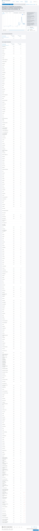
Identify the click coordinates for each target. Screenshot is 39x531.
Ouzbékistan (4, 328)
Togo (3, 428)
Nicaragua (3, 313)
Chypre (3, 120)
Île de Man (3, 208)
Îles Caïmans (4, 212)
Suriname (3, 417)
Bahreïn (3, 76)
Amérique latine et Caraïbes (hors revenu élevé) (5, 470)
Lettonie (3, 258)
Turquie (3, 437)
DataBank (28, 4)
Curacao (3, 143)
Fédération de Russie (5, 169)
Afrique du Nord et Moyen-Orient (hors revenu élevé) (5, 458)
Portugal (3, 348)
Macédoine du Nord (5, 271)
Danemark (3, 145)
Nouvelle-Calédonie (4, 320)
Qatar (3, 352)
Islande (3, 236)
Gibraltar (3, 184)
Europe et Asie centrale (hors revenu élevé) (5, 485)
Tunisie (3, 433)
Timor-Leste (3, 426)
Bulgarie (3, 102)
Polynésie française (4, 346)
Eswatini (3, 163)
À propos (31, 1)
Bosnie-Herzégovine (5, 94)
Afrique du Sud (4, 48)
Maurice (3, 288)
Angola (3, 57)
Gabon (3, 176)
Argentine (3, 63)
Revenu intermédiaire (5, 517)
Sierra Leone (4, 400)
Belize (3, 85)
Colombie (3, 124)
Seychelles (3, 398)
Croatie (3, 139)
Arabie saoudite (4, 61)
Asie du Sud (3, 477)
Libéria (3, 262)
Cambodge (3, 109)
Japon (3, 243)
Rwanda (3, 377)
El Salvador (3, 152)
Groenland (3, 189)
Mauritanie (3, 290)
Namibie (3, 307)
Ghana (3, 182)
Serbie (3, 396)
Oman (3, 324)
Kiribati (3, 251)
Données (4, 2)
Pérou (3, 341)
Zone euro (3, 508)
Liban (3, 260)
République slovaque (5, 370)
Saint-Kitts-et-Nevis (4, 379)
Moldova (3, 296)
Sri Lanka (3, 411)
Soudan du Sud (4, 409)
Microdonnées (31, 4)
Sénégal (3, 394)
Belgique (3, 83)
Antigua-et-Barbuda (5, 59)
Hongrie (3, 206)
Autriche (3, 70)
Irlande (3, 234)
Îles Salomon (4, 218)
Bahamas (3, 74)
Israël (3, 238)
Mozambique (4, 304)
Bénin (3, 87)
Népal (3, 311)
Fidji (2, 38)
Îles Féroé (3, 214)
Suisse (3, 415)
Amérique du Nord (4, 465)
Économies (17, 1)
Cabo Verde (3, 107)
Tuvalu (3, 439)
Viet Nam (3, 448)
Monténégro (4, 302)
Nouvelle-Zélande (4, 322)
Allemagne (3, 53)
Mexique (3, 292)
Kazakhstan (3, 247)
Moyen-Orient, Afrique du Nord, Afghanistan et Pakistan (5, 490)
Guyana (3, 200)
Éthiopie (3, 167)
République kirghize (5, 368)
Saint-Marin (3, 381)
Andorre (3, 55)
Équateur (3, 156)
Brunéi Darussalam (4, 100)
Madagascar (3, 273)
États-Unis (3, 165)
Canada (3, 113)
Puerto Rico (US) (4, 350)
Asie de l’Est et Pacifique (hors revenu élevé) (5, 475)
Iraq (2, 232)
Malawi (3, 277)
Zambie (3, 452)
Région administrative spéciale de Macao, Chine (5, 355)
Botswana (3, 96)
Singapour (3, 402)
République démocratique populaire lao (4, 362)
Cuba (3, 141)
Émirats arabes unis (5, 154)
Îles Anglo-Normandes (5, 210)
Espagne (3, 160)
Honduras (3, 204)
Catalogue (34, 4)
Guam (3, 191)
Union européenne (4, 506)
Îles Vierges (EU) (4, 222)
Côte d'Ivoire (4, 137)
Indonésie (3, 228)
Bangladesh (3, 78)
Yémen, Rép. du (4, 450)
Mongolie (3, 300)
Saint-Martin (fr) (4, 383)
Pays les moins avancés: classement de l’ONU (5, 493)
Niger (3, 315)
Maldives (3, 279)
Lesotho (3, 256)
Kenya (3, 249)
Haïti (3, 202)
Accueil (13, 1)
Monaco (3, 298)
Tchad (3, 422)
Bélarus (3, 81)
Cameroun (3, 111)
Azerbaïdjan (3, 72)
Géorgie (3, 180)
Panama (3, 333)
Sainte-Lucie (4, 387)
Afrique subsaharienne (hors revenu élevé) (5, 463)
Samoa (3, 389)
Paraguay (3, 337)
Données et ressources (26, 1)
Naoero (3, 309)
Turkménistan (4, 435)
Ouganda (3, 326)
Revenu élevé (4, 513)
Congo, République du (5, 130)
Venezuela (3, 446)
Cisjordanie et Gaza (4, 122)
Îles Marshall (4, 216)
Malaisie (3, 275)
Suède (3, 413)
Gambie (3, 178)
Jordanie (3, 245)
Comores (3, 126)
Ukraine (3, 441)
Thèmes (21, 1)
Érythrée (3, 158)
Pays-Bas (3, 339)
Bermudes (3, 89)
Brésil (3, 98)
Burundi (3, 105)
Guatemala (3, 193)
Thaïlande (3, 424)
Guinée (3, 195)
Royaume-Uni (4, 375)
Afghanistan (3, 46)
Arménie (3, 65)
